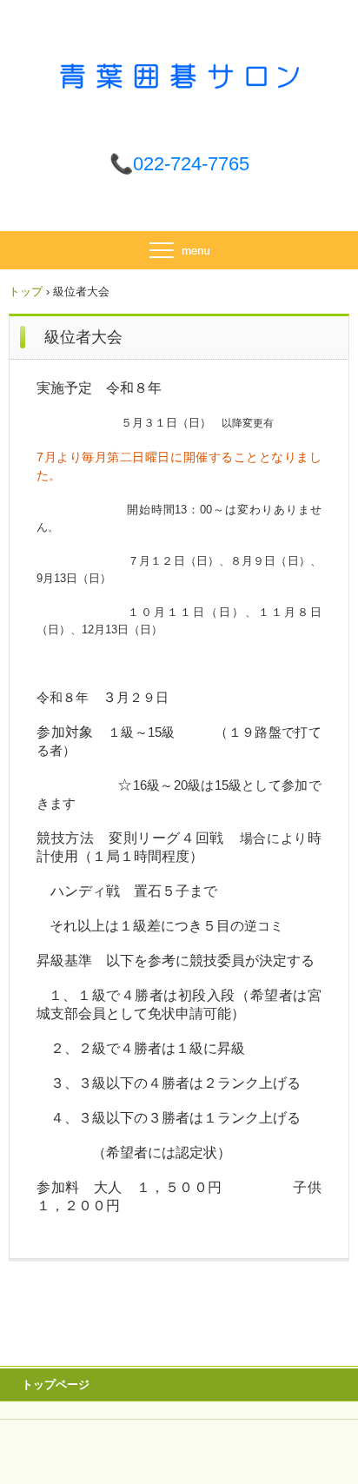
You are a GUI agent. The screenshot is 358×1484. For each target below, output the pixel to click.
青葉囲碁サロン (179, 76)
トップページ (56, 1384)
